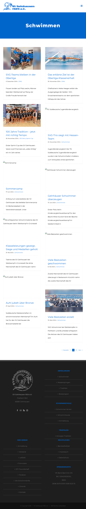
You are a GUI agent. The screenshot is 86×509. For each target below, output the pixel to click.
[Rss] (24, 410)
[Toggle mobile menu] (82, 6)
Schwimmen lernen (64, 409)
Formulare (22, 463)
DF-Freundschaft (22, 469)
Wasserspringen (64, 382)
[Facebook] (17, 410)
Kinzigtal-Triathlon (64, 436)
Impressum (63, 452)
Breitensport (64, 394)
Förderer (22, 475)
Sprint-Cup (29, 138)
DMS (20, 81)
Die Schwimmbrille (22, 481)
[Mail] (21, 410)
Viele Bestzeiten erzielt (61, 317)
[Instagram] (27, 410)
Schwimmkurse (64, 415)
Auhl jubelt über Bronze (20, 302)
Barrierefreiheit (64, 446)
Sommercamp (14, 188)
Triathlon (63, 388)
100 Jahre (23, 138)
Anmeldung (64, 421)
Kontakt (22, 492)
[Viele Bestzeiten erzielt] (64, 300)
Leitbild (22, 458)
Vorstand (22, 452)
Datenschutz (64, 458)
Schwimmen (66, 142)
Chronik (22, 486)
